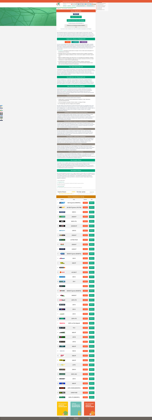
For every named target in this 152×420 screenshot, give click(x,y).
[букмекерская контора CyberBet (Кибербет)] (62, 360)
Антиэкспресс (60, 50)
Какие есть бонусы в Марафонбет (101, 3)
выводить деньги (70, 173)
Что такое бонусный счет (100, 4)
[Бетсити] (1, 115)
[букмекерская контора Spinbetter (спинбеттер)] (62, 239)
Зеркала (74, 5)
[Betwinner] (1, 110)
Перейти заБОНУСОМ (92, 202)
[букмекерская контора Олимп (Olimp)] (62, 272)
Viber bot (80, 4)
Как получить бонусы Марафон (101, 6)
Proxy (84, 4)
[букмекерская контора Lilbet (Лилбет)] (62, 397)
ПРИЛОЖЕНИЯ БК (90, 5)
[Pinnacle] (1, 109)
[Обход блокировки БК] (76, 408)
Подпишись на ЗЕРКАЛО (84, 1)
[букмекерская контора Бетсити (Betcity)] (62, 230)
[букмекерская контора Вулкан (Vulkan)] (62, 295)
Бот (77, 4)
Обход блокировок (81, 5)
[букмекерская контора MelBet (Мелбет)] (62, 207)
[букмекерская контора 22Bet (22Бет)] (62, 346)
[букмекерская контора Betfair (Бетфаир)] (62, 304)
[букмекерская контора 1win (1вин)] (62, 221)
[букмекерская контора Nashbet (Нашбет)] (62, 378)
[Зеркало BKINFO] (58, 4)
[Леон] (1, 114)
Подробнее (85, 202)
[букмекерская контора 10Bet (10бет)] (62, 309)
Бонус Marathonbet (76, 11)
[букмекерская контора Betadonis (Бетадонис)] (62, 327)
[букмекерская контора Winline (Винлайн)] (62, 267)
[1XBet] (1, 105)
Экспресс (63, 162)
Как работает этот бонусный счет (101, 5)
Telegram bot (88, 4)
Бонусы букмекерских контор (100, 9)
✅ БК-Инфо (59, 8)
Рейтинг (65, 5)
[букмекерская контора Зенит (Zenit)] (62, 253)
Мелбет (62, 74)
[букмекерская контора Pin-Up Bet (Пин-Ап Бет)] (62, 244)
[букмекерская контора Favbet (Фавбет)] (62, 258)
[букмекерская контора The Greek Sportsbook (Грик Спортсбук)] (62, 341)
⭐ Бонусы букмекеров (64, 8)
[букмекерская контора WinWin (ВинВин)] (62, 392)
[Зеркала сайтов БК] (62, 408)
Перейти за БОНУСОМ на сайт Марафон (76, 20)
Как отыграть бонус (99, 7)
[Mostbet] (1, 116)
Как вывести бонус (99, 8)
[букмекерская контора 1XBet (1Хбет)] (62, 202)
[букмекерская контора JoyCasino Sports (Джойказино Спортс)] (62, 369)
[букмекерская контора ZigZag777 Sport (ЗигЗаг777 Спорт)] (62, 383)
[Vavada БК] (1, 111)
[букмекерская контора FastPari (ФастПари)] (62, 318)
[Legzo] (1, 120)
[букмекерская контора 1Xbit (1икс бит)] (62, 364)
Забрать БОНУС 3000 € (76, 16)
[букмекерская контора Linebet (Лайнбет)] (62, 332)
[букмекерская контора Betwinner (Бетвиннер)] (62, 216)
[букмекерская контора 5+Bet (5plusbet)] (62, 355)
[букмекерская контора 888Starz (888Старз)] (62, 290)
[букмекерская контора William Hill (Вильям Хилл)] (62, 281)
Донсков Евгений (61, 186)
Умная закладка (74, 4)
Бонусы (69, 5)
